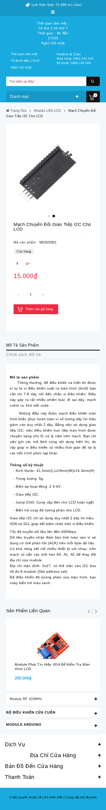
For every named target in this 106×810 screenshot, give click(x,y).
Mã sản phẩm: (25, 242)
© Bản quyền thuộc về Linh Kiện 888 (36, 797)
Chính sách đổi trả (23, 354)
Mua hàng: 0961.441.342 (75, 58)
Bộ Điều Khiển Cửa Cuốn (30, 712)
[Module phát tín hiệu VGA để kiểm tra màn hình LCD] (53, 641)
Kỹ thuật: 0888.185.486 (74, 63)
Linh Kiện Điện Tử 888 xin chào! (57, 5)
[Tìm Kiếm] (93, 81)
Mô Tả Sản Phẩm (22, 345)
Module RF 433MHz (26, 699)
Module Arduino (23, 724)
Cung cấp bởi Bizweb (80, 797)
